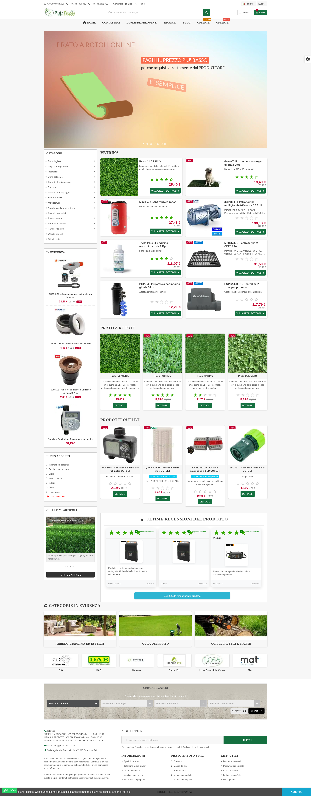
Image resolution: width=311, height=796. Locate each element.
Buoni (51, 487)
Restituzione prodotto (59, 469)
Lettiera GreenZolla (232, 775)
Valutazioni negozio (183, 779)
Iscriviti (247, 739)
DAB (60, 670)
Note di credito (55, 478)
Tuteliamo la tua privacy (135, 766)
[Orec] (250, 660)
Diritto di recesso (132, 770)
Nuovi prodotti (229, 779)
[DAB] (61, 660)
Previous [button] (43, 662)
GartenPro (137, 670)
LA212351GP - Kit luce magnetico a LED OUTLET (205, 469)
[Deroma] (99, 660)
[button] (65, 566)
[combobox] (156, 12)
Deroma (98, 670)
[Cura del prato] (155, 626)
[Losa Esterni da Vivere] (174, 660)
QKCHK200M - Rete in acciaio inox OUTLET (162, 469)
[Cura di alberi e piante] (231, 626)
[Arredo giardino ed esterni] (80, 626)
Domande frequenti (232, 761)
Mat (212, 670)
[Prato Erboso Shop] (60, 12)
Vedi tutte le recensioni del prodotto (182, 596)
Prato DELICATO (247, 376)
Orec (250, 670)
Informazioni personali (59, 465)
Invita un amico (230, 770)
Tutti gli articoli (70, 574)
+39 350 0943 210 (55, 4)
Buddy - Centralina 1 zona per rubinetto (70, 439)
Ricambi (141, 4)
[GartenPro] (137, 660)
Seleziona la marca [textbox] (59, 703)
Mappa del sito (180, 766)
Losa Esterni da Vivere (174, 670)
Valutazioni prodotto (183, 775)
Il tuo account (58, 456)
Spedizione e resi (132, 761)
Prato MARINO (205, 376)
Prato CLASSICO (150, 161)
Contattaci (118, 4)
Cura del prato (155, 643)
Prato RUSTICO (162, 376)
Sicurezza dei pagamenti (135, 779)
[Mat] (212, 660)
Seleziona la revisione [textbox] (221, 703)
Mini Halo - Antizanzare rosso (157, 202)
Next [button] (267, 662)
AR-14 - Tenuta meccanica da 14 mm (70, 343)
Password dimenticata (233, 766)
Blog (129, 4)
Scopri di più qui (121, 791)
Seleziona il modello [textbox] (167, 703)
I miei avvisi (54, 492)
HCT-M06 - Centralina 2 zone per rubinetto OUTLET (120, 469)
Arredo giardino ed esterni (80, 643)
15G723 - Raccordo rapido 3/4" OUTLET (247, 469)
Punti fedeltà (179, 770)
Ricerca (254, 710)
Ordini (51, 474)
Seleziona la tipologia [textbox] (114, 703)
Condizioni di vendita (133, 775)
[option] (80, 629)
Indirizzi (52, 483)
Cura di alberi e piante (231, 643)
